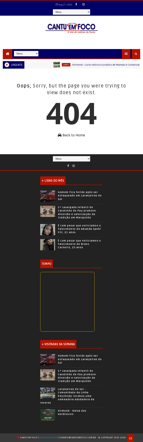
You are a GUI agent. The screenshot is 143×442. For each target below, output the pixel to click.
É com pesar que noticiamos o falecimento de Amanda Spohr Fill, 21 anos (79, 229)
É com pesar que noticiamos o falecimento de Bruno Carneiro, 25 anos (79, 244)
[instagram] (83, 4)
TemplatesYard (48, 437)
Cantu (62, 64)
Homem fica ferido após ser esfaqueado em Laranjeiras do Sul (80, 195)
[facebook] (76, 4)
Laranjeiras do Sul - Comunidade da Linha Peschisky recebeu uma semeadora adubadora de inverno (67, 396)
